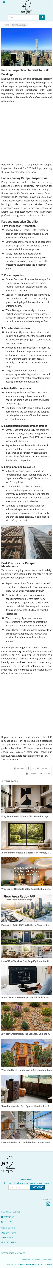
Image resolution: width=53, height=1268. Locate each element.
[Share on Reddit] (38, 768)
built (16, 673)
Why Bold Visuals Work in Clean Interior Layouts (26, 817)
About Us (7, 1221)
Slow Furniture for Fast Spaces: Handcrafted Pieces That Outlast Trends (26, 1106)
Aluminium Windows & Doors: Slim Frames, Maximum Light (26, 853)
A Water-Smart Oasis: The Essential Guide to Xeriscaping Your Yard (26, 1034)
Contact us (9, 1217)
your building (16, 752)
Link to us (8, 1237)
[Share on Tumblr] (29, 768)
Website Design (7, 1253)
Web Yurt (21, 1253)
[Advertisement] (26, 133)
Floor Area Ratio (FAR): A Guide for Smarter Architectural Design (26, 925)
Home (6, 25)
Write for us (10, 1242)
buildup (32, 610)
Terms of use (25, 1259)
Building (17, 230)
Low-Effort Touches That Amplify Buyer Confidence (26, 961)
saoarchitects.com (27, 1264)
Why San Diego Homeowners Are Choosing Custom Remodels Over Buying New (26, 1070)
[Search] (42, 17)
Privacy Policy (36, 1259)
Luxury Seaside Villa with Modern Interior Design (26, 1143)
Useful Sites (10, 1233)
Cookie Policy (47, 1259)
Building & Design (19, 25)
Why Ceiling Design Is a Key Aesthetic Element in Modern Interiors (26, 889)
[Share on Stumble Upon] (33, 768)
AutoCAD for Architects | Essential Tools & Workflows (26, 998)
